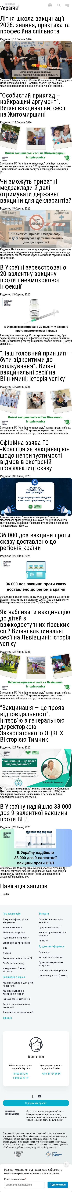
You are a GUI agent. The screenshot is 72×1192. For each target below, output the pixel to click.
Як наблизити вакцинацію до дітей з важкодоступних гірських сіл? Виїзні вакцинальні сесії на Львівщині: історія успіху (35, 627)
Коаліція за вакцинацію (51, 957)
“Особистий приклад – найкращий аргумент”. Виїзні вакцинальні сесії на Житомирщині (32, 105)
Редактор (5, 39)
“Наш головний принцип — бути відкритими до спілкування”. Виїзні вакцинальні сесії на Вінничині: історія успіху (36, 366)
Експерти (44, 913)
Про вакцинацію (12, 913)
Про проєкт (45, 952)
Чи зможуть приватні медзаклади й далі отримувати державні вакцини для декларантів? (35, 191)
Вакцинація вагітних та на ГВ (18, 958)
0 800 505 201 (21, 1073)
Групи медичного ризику (15, 937)
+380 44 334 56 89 (51, 1073)
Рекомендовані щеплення (16, 999)
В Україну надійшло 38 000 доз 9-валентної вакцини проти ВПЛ (35, 813)
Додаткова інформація (51, 946)
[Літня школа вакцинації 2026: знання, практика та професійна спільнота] (36, 60)
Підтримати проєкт (36, 1103)
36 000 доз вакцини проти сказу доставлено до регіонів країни (35, 542)
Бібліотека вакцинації (14, 932)
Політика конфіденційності (53, 970)
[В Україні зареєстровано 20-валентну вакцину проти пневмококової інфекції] (36, 315)
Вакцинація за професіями (16, 942)
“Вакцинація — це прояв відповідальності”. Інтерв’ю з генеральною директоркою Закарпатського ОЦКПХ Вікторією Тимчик (32, 723)
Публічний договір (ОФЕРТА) (53, 975)
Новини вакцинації (12, 927)
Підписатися (58, 1184)
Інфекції (7, 1017)
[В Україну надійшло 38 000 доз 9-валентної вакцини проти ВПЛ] (36, 848)
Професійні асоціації (49, 927)
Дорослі (7, 953)
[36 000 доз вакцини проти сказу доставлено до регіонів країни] (36, 576)
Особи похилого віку (13, 963)
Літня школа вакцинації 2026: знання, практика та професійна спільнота (35, 25)
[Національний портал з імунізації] (11, 1112)
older (4, 894)
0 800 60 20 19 (20, 1077)
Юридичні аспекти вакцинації (18, 1012)
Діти (5, 948)
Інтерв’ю (43, 940)
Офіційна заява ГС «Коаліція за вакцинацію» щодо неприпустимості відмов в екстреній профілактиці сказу (34, 455)
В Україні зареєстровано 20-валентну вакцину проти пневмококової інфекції (33, 277)
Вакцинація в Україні (14, 977)
